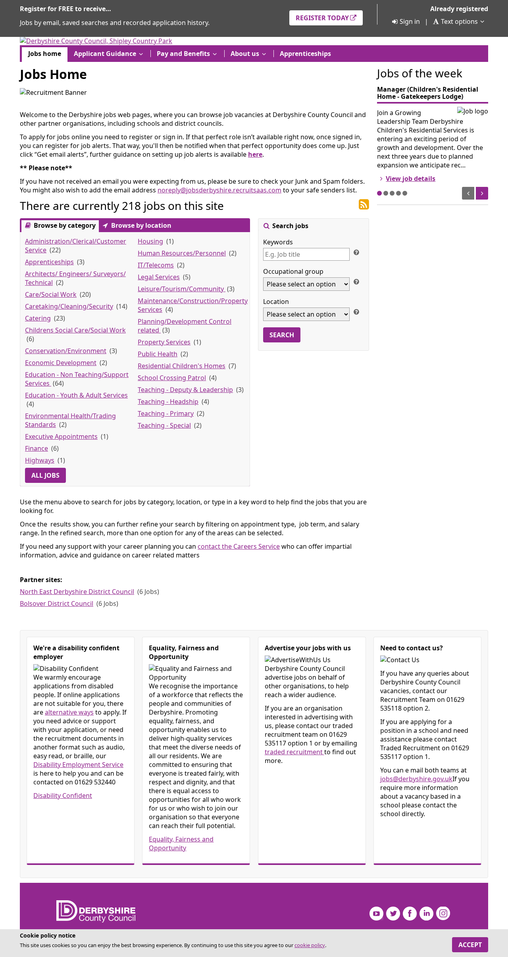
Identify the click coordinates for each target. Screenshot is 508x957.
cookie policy (309, 945)
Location (276, 301)
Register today (322, 17)
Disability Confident (62, 795)
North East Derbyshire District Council (77, 591)
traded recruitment (294, 752)
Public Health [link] (157, 354)
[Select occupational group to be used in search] (356, 281)
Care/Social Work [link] (51, 294)
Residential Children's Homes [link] (181, 365)
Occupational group (293, 271)
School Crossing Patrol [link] (172, 377)
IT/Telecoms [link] (156, 265)
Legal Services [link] (159, 277)
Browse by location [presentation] (140, 225)
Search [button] (281, 335)
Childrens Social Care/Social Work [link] (75, 330)
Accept (470, 944)
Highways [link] (39, 460)
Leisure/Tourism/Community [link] (181, 288)
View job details (410, 178)
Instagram (443, 913)
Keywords (278, 242)
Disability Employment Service (78, 764)
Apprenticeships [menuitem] (305, 53)
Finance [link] (36, 448)
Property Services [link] (164, 342)
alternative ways (69, 712)
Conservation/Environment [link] (65, 350)
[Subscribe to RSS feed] (364, 205)
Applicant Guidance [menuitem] (105, 53)
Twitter (393, 913)
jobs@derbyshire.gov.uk (416, 778)
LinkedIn (426, 913)
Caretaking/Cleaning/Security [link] (69, 306)
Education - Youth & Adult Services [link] (76, 395)
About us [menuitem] (245, 53)
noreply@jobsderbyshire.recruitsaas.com (219, 190)
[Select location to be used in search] (356, 311)
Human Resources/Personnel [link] (182, 253)
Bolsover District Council (56, 603)
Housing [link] (150, 241)
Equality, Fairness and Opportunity (181, 843)
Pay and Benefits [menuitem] (183, 53)
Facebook (410, 913)
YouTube (376, 913)
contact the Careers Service (239, 546)
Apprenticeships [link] (49, 262)
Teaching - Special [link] (164, 425)
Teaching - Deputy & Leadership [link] (185, 389)
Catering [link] (38, 318)
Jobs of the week (419, 73)
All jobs (45, 475)
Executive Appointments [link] (61, 436)
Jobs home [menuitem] (44, 53)
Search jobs (289, 225)
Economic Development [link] (60, 362)
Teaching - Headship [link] (168, 401)
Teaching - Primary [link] (166, 413)
